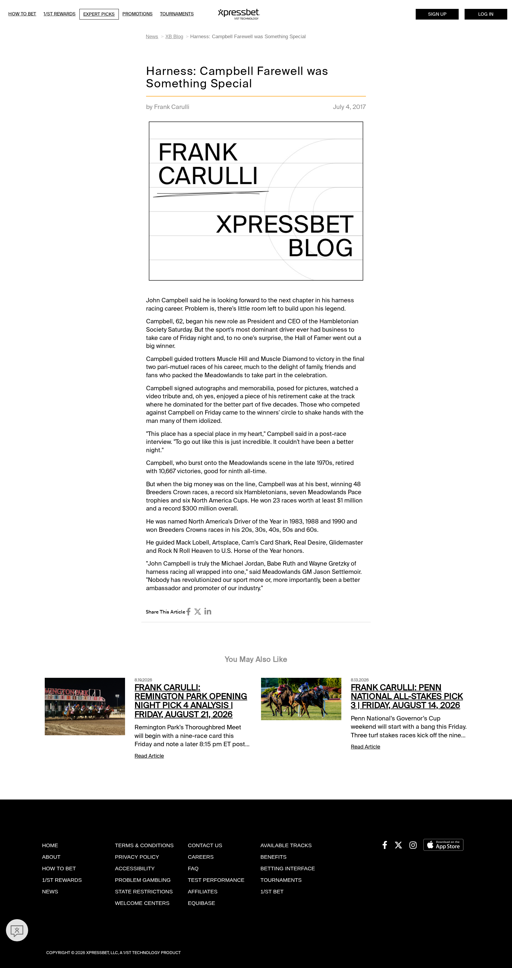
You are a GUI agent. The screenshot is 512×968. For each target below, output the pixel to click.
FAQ (193, 868)
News (152, 36)
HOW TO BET (59, 868)
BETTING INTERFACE (287, 868)
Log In (485, 14)
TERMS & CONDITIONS (144, 845)
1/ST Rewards (60, 14)
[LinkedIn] (207, 612)
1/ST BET (272, 892)
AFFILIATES (202, 892)
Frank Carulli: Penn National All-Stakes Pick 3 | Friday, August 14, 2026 (407, 696)
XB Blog (174, 36)
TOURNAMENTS (281, 880)
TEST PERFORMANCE (216, 880)
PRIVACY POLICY (137, 857)
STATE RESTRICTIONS (144, 892)
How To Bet (22, 14)
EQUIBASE (201, 903)
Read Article (149, 756)
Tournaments (177, 14)
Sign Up (437, 14)
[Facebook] (188, 612)
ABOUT (51, 857)
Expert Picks (99, 14)
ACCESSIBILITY (135, 868)
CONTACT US (205, 845)
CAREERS (201, 857)
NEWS (50, 892)
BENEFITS (273, 857)
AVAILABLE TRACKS (286, 845)
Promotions (137, 14)
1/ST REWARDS (62, 880)
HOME (50, 845)
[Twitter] (197, 612)
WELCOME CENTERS (142, 903)
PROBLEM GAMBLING (143, 880)
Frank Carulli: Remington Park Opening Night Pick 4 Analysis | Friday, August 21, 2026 (191, 701)
